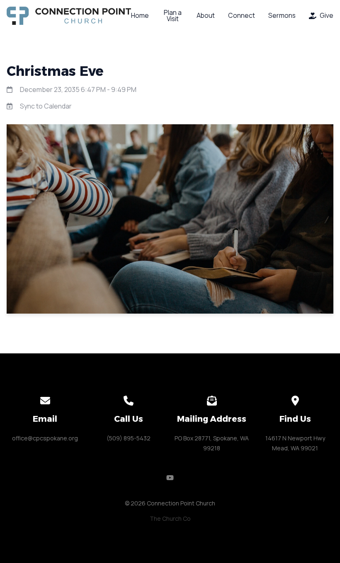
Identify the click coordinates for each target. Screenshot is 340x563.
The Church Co (170, 518)
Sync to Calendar (46, 106)
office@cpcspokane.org (45, 438)
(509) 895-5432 (129, 438)
